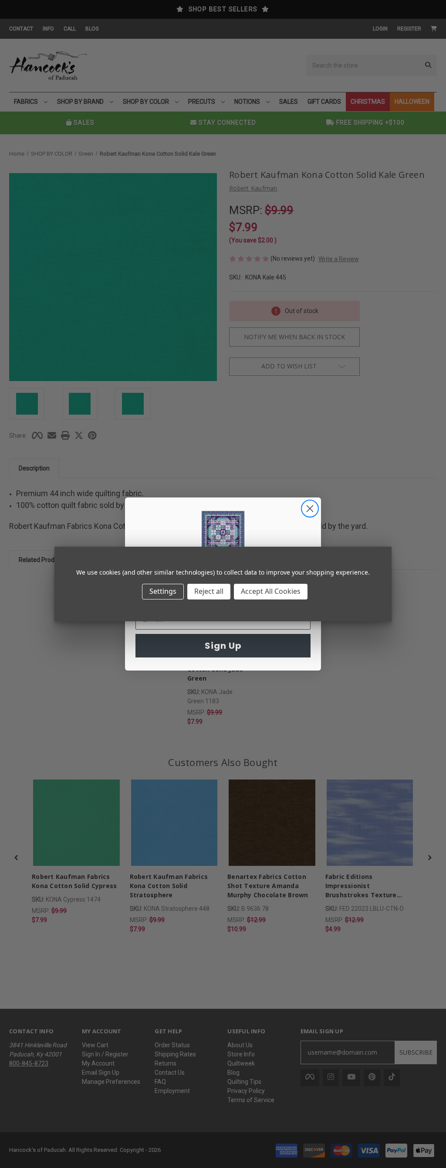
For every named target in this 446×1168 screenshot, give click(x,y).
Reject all (208, 591)
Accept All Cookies (271, 591)
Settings (162, 591)
